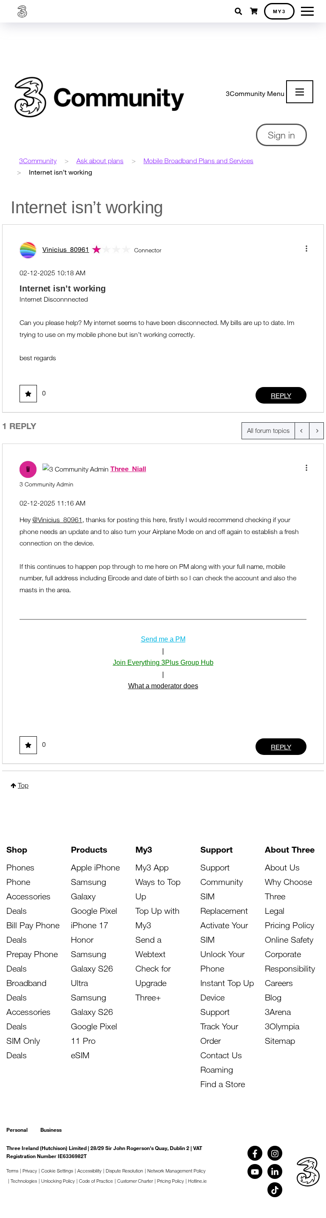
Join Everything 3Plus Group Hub (163, 662)
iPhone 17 (89, 925)
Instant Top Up (227, 983)
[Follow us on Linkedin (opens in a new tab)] (274, 1171)
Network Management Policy (176, 1170)
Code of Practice (96, 1181)
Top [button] (23, 785)
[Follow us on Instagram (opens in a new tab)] (274, 1153)
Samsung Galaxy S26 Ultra (92, 968)
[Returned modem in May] (302, 430)
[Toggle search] (239, 11)
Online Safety (289, 939)
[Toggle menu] (307, 11)
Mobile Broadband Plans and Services (198, 160)
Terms (12, 1170)
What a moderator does (163, 686)
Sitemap (280, 1041)
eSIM (80, 1055)
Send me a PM (163, 639)
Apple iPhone (95, 867)
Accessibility (89, 1170)
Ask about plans (100, 160)
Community (221, 882)
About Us (282, 867)
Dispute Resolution (124, 1170)
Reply (281, 395)
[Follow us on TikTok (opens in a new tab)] (274, 1189)
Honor (82, 939)
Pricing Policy (289, 925)
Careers (279, 983)
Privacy (29, 1170)
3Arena (278, 1012)
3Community (37, 160)
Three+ (148, 997)
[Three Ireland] (22, 11)
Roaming (216, 1069)
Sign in (281, 135)
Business (51, 1129)
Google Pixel (94, 911)
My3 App (152, 867)
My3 (279, 11)
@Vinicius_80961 (57, 519)
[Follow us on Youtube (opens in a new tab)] (254, 1171)
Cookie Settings (57, 1170)
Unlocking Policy (58, 1181)
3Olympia (282, 1026)
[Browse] (299, 91)
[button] (306, 248)
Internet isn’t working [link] (60, 172)
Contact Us (221, 1055)
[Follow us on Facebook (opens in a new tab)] (254, 1153)
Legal (274, 911)
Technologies (24, 1181)
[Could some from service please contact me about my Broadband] (316, 430)
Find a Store (222, 1084)
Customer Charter (135, 1181)
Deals (16, 911)
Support (215, 867)
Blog (273, 997)
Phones (20, 867)
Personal (17, 1129)
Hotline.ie (197, 1181)
